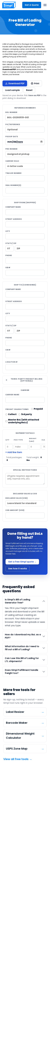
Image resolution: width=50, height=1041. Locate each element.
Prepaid (38, 409)
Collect (12, 414)
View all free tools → (17, 759)
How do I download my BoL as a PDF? (23, 636)
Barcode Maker (25, 723)
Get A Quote (32, 4)
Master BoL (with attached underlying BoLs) (23, 421)
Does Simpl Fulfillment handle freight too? (21, 671)
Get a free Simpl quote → (22, 561)
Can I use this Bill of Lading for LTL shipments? (22, 660)
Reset (29, 90)
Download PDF (16, 83)
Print (36, 83)
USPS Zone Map (25, 749)
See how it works (17, 568)
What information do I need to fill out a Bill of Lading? (22, 648)
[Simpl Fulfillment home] (9, 5)
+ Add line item (13, 452)
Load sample (12, 90)
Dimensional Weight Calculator (25, 736)
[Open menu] (45, 5)
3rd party (26, 414)
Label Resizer (25, 712)
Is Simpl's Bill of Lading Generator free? (17, 601)
